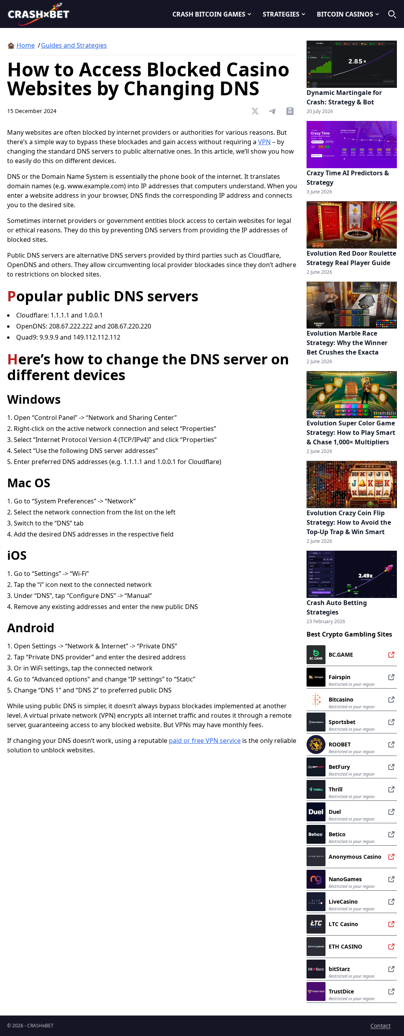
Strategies (281, 14)
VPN (264, 141)
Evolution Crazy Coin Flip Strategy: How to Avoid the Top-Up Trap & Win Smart (349, 522)
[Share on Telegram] (273, 111)
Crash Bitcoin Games (208, 14)
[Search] (392, 14)
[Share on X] (255, 111)
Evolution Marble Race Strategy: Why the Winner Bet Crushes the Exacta (347, 342)
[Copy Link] (290, 111)
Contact (380, 1025)
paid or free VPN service (205, 740)
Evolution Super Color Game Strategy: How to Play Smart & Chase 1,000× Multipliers (351, 432)
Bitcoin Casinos (345, 14)
